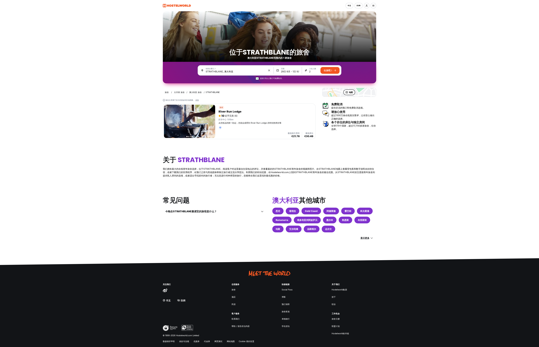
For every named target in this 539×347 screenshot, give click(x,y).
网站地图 (231, 341)
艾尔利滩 (293, 229)
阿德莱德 (331, 211)
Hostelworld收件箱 (340, 333)
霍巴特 (348, 211)
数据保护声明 (169, 341)
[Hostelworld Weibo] (165, 290)
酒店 (234, 297)
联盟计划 (336, 326)
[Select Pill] (366, 5)
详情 (197, 100)
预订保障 (286, 304)
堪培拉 (292, 211)
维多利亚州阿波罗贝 (307, 220)
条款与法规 (184, 341)
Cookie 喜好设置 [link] (246, 341)
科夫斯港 (364, 211)
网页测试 (218, 341)
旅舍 (221, 107)
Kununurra (282, 220)
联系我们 (235, 319)
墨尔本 (329, 220)
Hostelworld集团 (339, 289)
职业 (334, 304)
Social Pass (287, 289)
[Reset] (269, 70)
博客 (284, 297)
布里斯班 (362, 220)
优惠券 (196, 341)
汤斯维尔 (311, 229)
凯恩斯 (345, 220)
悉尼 (278, 211)
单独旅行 (286, 319)
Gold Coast (311, 211)
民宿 (234, 304)
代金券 (207, 341)
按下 (334, 297)
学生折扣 (286, 326)
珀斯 (278, 229)
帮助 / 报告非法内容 (241, 326)
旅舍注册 (336, 319)
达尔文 (328, 229)
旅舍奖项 (286, 311)
